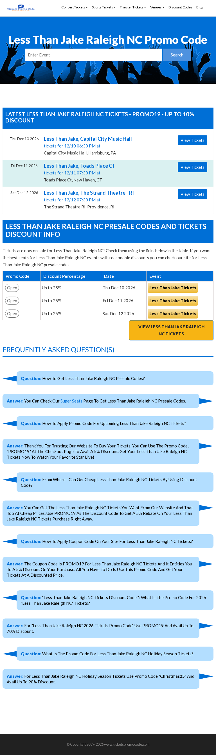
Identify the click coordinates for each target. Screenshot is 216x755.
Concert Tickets (73, 7)
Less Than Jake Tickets (172, 287)
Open (12, 287)
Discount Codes (180, 7)
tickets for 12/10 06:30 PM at (88, 145)
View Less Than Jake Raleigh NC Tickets (171, 330)
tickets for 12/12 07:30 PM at (89, 199)
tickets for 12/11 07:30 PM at (79, 172)
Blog (199, 7)
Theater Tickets (132, 7)
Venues (156, 7)
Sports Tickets (103, 7)
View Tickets (192, 140)
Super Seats (71, 400)
